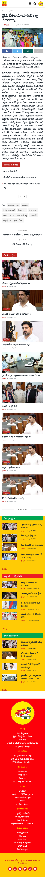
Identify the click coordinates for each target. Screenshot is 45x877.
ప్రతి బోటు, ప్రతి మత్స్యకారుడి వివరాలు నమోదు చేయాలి (21, 375)
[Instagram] (30, 869)
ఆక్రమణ (25, 205)
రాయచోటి (33, 215)
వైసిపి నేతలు (18, 220)
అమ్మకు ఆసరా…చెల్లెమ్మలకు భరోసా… (31, 615)
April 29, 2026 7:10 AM (33, 609)
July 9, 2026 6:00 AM (33, 597)
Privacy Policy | (29, 860)
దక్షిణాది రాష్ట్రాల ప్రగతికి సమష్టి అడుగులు (16, 283)
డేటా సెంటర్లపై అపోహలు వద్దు (13, 498)
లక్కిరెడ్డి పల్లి (7, 220)
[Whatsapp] (15, 869)
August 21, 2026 (12, 286)
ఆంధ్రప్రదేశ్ (10, 11)
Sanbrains (40, 874)
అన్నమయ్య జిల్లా (13, 205)
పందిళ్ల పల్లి (33, 210)
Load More (22, 509)
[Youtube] (35, 869)
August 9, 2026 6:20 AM (33, 588)
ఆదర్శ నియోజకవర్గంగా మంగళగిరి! (29, 583)
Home (3, 11)
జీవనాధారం (22, 210)
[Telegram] (10, 869)
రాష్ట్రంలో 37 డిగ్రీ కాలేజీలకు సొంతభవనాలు (17, 437)
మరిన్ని (4, 569)
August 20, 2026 (12, 440)
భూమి (12, 215)
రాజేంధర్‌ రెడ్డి (22, 215)
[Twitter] (25, 869)
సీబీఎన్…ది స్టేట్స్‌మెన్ (9, 406)
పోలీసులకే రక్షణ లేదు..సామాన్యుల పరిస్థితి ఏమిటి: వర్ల (21, 185)
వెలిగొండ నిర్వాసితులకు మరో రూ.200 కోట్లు (31, 555)
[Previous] (20, 196)
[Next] (25, 196)
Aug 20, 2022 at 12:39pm (22, 24)
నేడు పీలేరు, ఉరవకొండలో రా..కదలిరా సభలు (20, 177)
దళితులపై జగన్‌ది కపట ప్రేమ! (31, 593)
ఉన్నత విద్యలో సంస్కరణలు (11, 467)
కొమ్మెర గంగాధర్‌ (9, 210)
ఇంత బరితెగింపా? (10, 171)
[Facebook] (20, 869)
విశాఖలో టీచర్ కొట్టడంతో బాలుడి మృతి (16, 344)
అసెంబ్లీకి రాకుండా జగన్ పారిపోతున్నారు (16, 314)
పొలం (5, 215)
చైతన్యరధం (7, 24)
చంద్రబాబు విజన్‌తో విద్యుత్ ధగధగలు (30, 604)
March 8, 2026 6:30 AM (33, 620)
